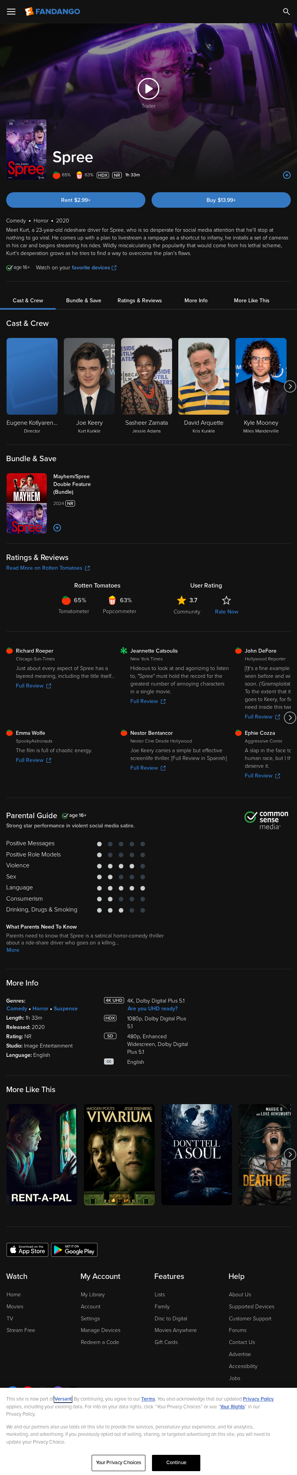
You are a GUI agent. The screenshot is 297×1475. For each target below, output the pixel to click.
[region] (148, 1431)
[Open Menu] (11, 11)
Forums (237, 1330)
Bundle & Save (83, 300)
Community (187, 611)
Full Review (29, 685)
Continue (176, 1462)
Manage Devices (100, 1330)
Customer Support (250, 1318)
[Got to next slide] (290, 386)
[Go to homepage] (53, 11)
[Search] (287, 11)
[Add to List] (287, 175)
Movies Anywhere (176, 1330)
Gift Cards (166, 1342)
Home (14, 1294)
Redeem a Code (100, 1342)
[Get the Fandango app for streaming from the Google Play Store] (74, 1249)
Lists (160, 1294)
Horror (40, 1008)
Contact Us (242, 1342)
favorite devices (91, 267)
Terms (148, 1399)
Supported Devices (251, 1306)
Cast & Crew (28, 300)
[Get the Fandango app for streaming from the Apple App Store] (27, 1249)
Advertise (240, 1354)
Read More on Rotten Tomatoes (44, 568)
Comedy (17, 1008)
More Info (196, 300)
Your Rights (232, 1407)
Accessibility (243, 1366)
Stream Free (21, 1330)
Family (162, 1306)
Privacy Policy (258, 1399)
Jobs (234, 1378)
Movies (15, 1306)
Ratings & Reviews (140, 300)
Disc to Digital (171, 1318)
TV (10, 1318)
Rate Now (226, 611)
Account (91, 1306)
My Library (93, 1294)
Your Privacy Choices (119, 1462)
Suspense (66, 1008)
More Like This (252, 300)
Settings (90, 1318)
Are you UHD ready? (153, 1008)
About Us (240, 1294)
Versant (63, 1399)
